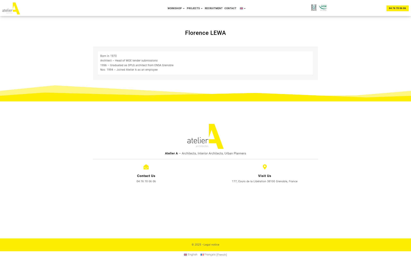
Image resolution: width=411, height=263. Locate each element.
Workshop (175, 8)
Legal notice (211, 244)
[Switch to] (243, 8)
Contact (230, 8)
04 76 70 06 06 (397, 8)
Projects (193, 8)
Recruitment (214, 8)
